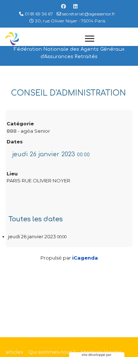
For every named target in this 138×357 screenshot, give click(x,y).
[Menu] (108, 39)
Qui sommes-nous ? (51, 352)
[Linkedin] (75, 6)
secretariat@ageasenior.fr (88, 14)
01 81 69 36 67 (39, 14)
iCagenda (85, 258)
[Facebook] (63, 6)
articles (14, 352)
